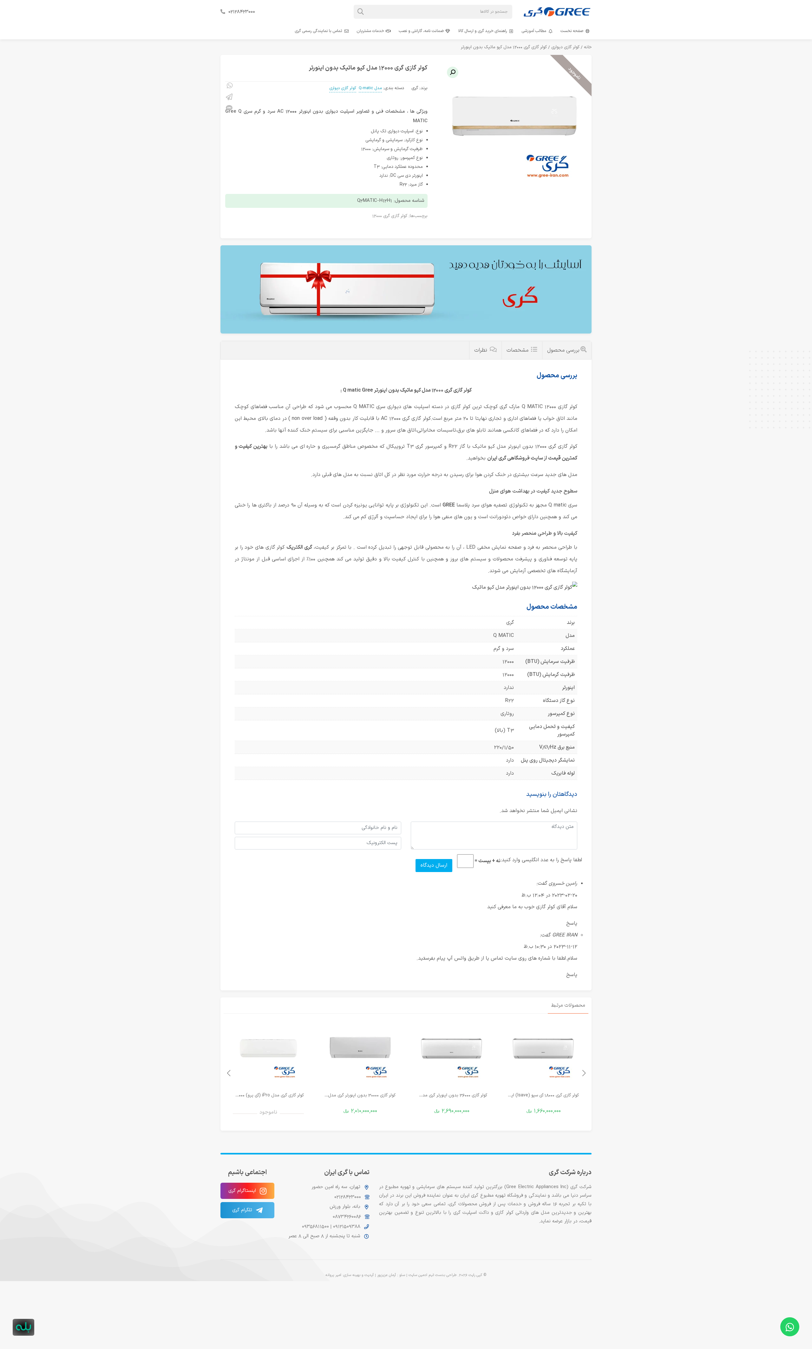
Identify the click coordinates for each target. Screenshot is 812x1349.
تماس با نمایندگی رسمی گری (318, 31)
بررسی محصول (563, 350)
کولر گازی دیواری (565, 47)
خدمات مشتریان (370, 31)
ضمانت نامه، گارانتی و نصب (421, 31)
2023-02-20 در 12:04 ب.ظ (549, 895)
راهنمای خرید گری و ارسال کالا (482, 31)
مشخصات (518, 350)
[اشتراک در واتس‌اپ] (229, 87)
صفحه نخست (571, 31)
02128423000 (241, 11)
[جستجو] (361, 12)
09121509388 (345, 1226)
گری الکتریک (299, 547)
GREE (448, 505)
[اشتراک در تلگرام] (229, 98)
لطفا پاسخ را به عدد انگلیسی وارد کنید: (541, 860)
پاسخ (571, 923)
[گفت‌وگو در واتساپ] (789, 1326)
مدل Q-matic (370, 88)
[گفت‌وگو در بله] (23, 1327)
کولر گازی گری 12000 (389, 216)
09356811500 (315, 1226)
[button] (452, 72)
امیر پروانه (333, 1275)
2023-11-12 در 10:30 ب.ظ (550, 946)
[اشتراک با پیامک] (229, 109)
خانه (588, 47)
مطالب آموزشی (533, 31)
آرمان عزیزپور (386, 1275)
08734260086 (347, 1216)
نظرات (481, 350)
